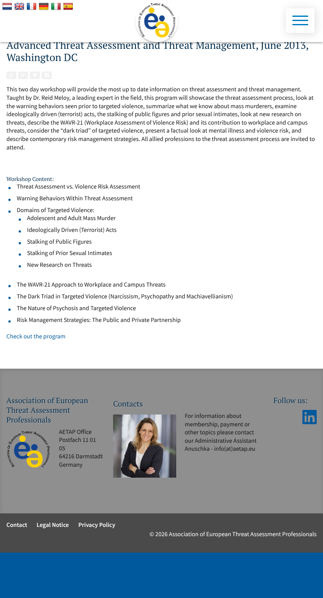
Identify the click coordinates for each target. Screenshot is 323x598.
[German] (45, 6)
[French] (32, 6)
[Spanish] (69, 6)
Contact (16, 525)
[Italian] (57, 6)
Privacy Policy (96, 525)
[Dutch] (8, 6)
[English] (20, 6)
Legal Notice (53, 525)
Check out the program (35, 336)
